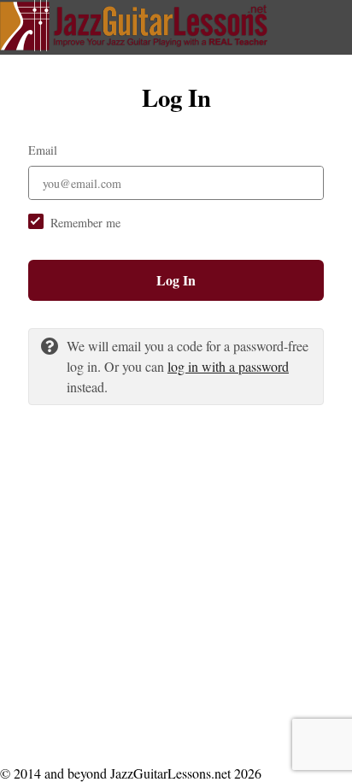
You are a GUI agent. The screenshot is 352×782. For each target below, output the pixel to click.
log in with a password (228, 366)
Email (42, 150)
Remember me (85, 223)
